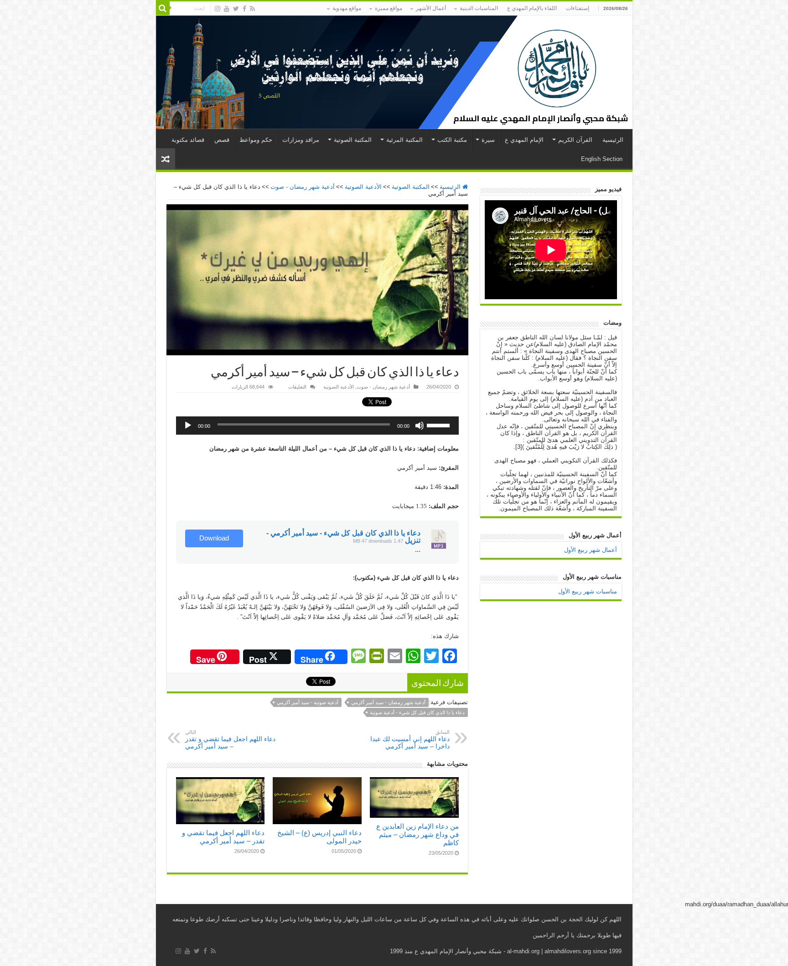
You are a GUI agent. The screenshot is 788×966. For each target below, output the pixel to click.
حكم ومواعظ (255, 139)
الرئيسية (612, 139)
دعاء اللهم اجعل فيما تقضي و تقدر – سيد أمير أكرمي (230, 739)
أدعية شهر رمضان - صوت (302, 186)
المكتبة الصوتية (353, 139)
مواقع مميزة (388, 8)
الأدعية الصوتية (363, 186)
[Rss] (252, 8)
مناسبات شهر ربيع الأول (587, 591)
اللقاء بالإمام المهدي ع (532, 8)
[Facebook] (244, 8)
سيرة (488, 139)
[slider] (440, 422)
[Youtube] (226, 8)
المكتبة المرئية (404, 139)
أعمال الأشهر (431, 8)
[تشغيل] (187, 425)
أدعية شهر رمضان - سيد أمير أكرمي (388, 702)
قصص (221, 139)
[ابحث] (163, 8)
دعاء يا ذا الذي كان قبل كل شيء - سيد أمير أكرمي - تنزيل (343, 536)
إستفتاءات (577, 8)
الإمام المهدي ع (524, 139)
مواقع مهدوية (346, 8)
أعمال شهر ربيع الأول (590, 549)
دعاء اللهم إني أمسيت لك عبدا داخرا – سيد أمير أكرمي (410, 739)
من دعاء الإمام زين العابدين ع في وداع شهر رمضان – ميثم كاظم (417, 834)
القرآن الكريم (575, 139)
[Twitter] (236, 8)
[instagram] (217, 8)
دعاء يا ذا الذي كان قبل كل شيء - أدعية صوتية (417, 712)
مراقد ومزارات (300, 139)
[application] (317, 425)
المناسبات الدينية (479, 8)
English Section (601, 159)
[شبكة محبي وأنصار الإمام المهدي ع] (394, 72)
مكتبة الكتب (452, 139)
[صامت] (419, 425)
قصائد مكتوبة (187, 139)
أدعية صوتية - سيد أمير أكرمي (307, 702)
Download (214, 538)
